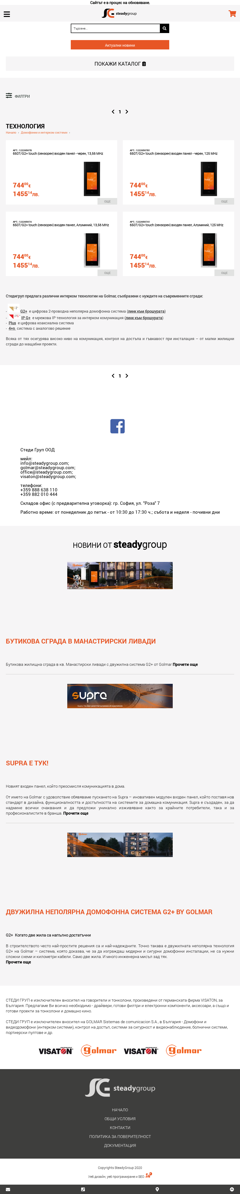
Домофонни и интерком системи (44, 132)
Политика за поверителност (120, 1136)
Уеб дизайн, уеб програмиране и (113, 1176)
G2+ (23, 311)
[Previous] (113, 112)
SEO (141, 1176)
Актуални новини (120, 45)
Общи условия (120, 1118)
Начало (11, 132)
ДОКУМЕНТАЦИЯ (120, 1145)
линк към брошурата (146, 311)
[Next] (126, 112)
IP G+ (25, 317)
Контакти (120, 1127)
